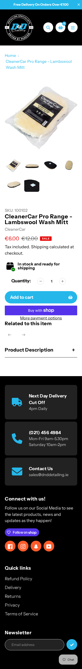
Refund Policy (18, 578)
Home (10, 55)
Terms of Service (21, 613)
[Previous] (9, 335)
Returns (13, 596)
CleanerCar (15, 229)
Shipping (40, 246)
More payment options (41, 318)
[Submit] (71, 644)
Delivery (13, 587)
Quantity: (21, 280)
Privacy (12, 605)
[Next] (23, 335)
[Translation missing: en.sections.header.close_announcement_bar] (79, 4)
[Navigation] (73, 27)
